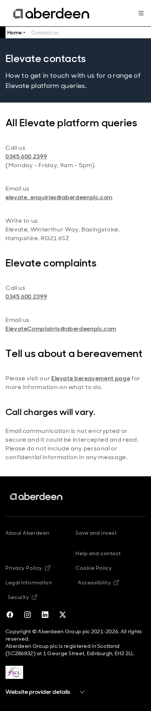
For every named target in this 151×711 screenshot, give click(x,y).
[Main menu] (141, 13)
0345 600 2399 (26, 156)
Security (22, 597)
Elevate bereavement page (90, 378)
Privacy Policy (27, 568)
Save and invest (96, 533)
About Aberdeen (27, 533)
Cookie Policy (94, 568)
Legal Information (28, 582)
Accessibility (98, 582)
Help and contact (98, 553)
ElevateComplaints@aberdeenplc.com (60, 329)
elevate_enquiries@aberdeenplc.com (59, 197)
